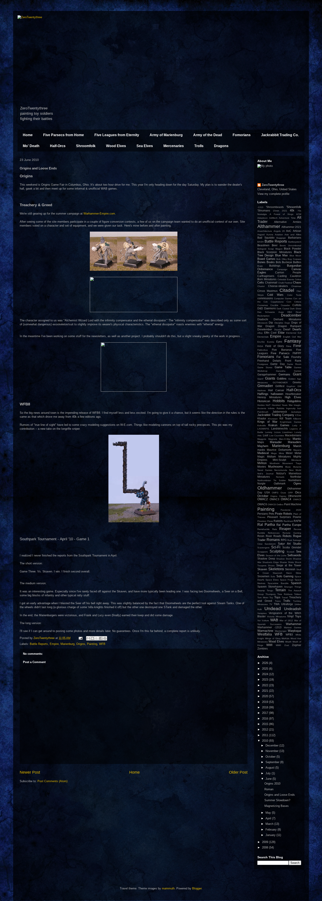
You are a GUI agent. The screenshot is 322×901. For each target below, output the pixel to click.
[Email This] (88, 638)
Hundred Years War (282, 405)
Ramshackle (263, 529)
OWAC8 (272, 504)
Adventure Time (287, 218)
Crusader (285, 305)
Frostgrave (262, 364)
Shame (283, 562)
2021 (284, 210)
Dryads (277, 329)
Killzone (297, 418)
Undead (272, 608)
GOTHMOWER (280, 382)
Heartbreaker (293, 393)
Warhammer (293, 624)
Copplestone (277, 302)
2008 (265, 847)
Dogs (287, 323)
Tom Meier (262, 597)
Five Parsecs (280, 353)
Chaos (297, 282)
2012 (265, 729)
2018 (265, 707)
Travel (285, 597)
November (272, 751)
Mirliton (262, 463)
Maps (260, 442)
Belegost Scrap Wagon (270, 249)
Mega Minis (277, 453)
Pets (271, 513)
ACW (298, 214)
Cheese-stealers (278, 286)
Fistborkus (262, 350)
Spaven (262, 586)
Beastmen (263, 245)
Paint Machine (292, 504)
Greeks (297, 382)
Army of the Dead (207, 135)
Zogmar (296, 645)
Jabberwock (279, 411)
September (272, 762)
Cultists (296, 305)
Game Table (283, 367)
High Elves (293, 397)
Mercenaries (173, 146)
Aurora (269, 234)
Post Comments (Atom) (52, 781)
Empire (54, 644)
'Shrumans (263, 210)
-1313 (260, 207)
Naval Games (264, 470)
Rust (289, 540)
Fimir (297, 346)
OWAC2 (262, 499)
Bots (278, 262)
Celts (260, 282)
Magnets (272, 439)
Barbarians (294, 237)
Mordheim (275, 463)
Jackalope (296, 412)
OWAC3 (274, 499)
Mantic (297, 438)
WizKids (285, 638)
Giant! (260, 379)
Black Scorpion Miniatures (274, 252)
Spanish (296, 583)
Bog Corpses (294, 259)
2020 (265, 696)
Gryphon (291, 386)
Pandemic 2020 (291, 510)
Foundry (296, 356)
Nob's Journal (265, 473)
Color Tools (294, 295)
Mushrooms (275, 466)
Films (288, 346)
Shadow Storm (284, 559)
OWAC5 (297, 499)
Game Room (294, 364)
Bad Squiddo (265, 237)
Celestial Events (286, 279)
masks (261, 449)
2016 (265, 718)
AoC (288, 230)
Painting (92, 644)
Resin (260, 536)
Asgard (261, 234)
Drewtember (264, 329)
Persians (262, 513)
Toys (277, 597)
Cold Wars (275, 294)
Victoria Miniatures (276, 616)
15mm (276, 210)
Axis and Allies (293, 234)
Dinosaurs (262, 323)
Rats (274, 529)
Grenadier (265, 386)
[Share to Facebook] (101, 638)
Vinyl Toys (294, 616)
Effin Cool (270, 332)
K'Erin (298, 415)
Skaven (262, 569)
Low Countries (276, 435)
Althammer (268, 226)
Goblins (282, 378)
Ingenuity (290, 408)
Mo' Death (31, 146)
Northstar (295, 476)
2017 (265, 712)
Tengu (270, 590)
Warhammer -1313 (269, 627)
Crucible (274, 305)
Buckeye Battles (291, 262)
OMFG (275, 492)
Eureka (270, 342)
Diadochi (262, 319)
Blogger (197, 888)
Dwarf (286, 329)
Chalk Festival (285, 283)
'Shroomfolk (293, 207)
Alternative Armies (287, 221)
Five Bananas (282, 349)
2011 (265, 735)
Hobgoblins (294, 401)
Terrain (280, 590)
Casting (282, 276)
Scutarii (290, 552)
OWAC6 (262, 504)
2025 (265, 668)
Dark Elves (295, 308)
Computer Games (283, 298)
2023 (265, 679)
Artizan (297, 230)
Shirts (291, 562)
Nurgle (261, 483)
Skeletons (276, 569)
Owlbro (279, 504)
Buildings (274, 265)
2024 (265, 674)
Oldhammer (269, 487)
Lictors (277, 432)
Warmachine (265, 630)
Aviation (279, 234)
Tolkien (297, 594)
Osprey (282, 496)
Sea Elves (144, 146)
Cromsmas (262, 305)
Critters (297, 302)
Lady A (296, 425)
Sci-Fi (275, 547)
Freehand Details (269, 360)
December (272, 745)
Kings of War (267, 421)
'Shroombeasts (275, 207)
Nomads (280, 477)
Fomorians (242, 135)
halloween (277, 394)
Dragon (269, 326)
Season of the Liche (276, 555)
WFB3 (289, 634)
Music (288, 467)
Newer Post (30, 772)
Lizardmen (287, 432)
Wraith (288, 642)
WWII (278, 645)
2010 (265, 740)
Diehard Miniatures (287, 319)
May (268, 812)
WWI (269, 645)
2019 (265, 702)
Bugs (260, 266)
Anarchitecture (264, 231)
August (270, 767)
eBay (260, 333)
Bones (261, 262)
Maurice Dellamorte (279, 449)
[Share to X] (96, 638)
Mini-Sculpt (279, 459)
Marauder (276, 442)
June (268, 778)
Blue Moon (295, 255)
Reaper (285, 529)
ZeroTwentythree (273, 185)
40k (292, 210)
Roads (277, 536)
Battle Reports (39, 644)
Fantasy (292, 340)
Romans (273, 540)
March (269, 823)
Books (271, 262)
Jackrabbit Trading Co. (280, 135)
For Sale (282, 357)
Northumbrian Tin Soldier (271, 480)
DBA (289, 312)
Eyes (279, 341)
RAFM (297, 520)
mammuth (168, 888)
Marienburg (67, 644)
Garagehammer (266, 374)
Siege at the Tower (288, 565)
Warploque (294, 630)
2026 (265, 663)
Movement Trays (291, 463)
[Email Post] (80, 638)
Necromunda (280, 470)
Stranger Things (292, 587)
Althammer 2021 (291, 226)
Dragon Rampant (289, 326)
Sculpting (277, 551)
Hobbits (279, 401)
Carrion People (288, 272)
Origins (80, 644)
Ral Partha (266, 524)
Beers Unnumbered (290, 245)
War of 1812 (286, 620)
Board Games (266, 258)
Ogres (297, 483)
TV (270, 604)
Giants (270, 378)
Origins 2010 (272, 783)
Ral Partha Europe (288, 524)
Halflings (262, 394)
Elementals (263, 337)
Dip (271, 322)
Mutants (297, 467)
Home (28, 135)
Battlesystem (294, 242)
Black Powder (292, 248)
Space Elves (272, 580)
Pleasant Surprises (279, 517)
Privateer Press (265, 521)
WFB (102, 644)
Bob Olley (281, 259)
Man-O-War (284, 439)
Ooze (283, 492)
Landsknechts (279, 428)
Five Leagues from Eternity (116, 135)
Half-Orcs (57, 146)
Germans (284, 374)
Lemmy (268, 432)
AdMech (273, 218)
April (268, 818)
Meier (289, 453)
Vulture (265, 620)
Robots (287, 536)
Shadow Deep (266, 558)
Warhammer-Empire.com (99, 213)
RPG (284, 539)
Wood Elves (116, 146)
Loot (265, 435)
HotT (268, 405)
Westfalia (264, 634)
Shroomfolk (86, 146)
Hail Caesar (276, 390)
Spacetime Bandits (278, 583)
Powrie (297, 517)
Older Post (238, 772)
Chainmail (271, 282)
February (271, 829)
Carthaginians (265, 276)
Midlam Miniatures (279, 456)
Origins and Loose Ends (279, 794)
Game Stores (264, 367)
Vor (259, 620)
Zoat (286, 645)
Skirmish (290, 569)
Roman (268, 789)
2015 (265, 724)
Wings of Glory (273, 638)
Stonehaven (275, 586)
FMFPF (297, 353)
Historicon (263, 401)
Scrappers (262, 552)
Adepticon (262, 218)
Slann (289, 573)
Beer (275, 245)
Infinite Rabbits (276, 408)
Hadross (261, 390)
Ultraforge (287, 604)
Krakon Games (278, 425)
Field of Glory (274, 346)
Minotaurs (296, 460)
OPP (290, 492)
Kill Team (286, 418)
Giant (297, 374)
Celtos (298, 279)
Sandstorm (270, 544)
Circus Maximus (267, 290)
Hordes (261, 405)
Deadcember (291, 315)
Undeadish (292, 609)
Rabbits (278, 520)
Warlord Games (292, 627)
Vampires (262, 613)
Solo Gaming (284, 576)
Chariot (261, 286)
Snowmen (263, 576)
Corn (289, 302)
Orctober (262, 496)
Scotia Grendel (291, 547)
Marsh (297, 446)
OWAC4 (286, 499)
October (270, 756)
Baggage (281, 238)
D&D (260, 308)
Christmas (296, 286)
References (274, 533)
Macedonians (293, 435)
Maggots (261, 439)
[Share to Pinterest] (105, 638)
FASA (260, 346)
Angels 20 (279, 231)
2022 (265, 685)
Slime (298, 573)
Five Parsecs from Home (63, 135)
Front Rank (293, 360)
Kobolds (261, 425)
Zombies (262, 648)
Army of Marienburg (166, 135)
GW (299, 386)
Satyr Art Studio (289, 543)
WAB (274, 620)
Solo (273, 576)
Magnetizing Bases (276, 806)
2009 (265, 842)
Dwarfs (296, 329)
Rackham (288, 521)
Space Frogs (287, 580)
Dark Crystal (283, 308)
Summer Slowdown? (277, 800)
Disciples (278, 323)
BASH (260, 242)
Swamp (261, 590)
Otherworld (294, 495)
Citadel (287, 290)
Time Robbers (284, 594)
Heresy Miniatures (269, 397)
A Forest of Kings (281, 214)
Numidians (294, 480)
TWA (277, 604)
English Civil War (292, 337)
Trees (278, 601)
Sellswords (294, 555)
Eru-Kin (261, 342)
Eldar (281, 332)
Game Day (277, 364)
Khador (261, 418)
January (270, 835)
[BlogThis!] (92, 638)
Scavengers (263, 547)
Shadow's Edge (270, 562)
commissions (265, 298)
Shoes (271, 565)
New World (295, 470)
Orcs (298, 492)
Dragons (221, 146)
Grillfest (279, 386)
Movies (261, 466)
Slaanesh (277, 573)
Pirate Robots (283, 513)
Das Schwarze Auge (270, 312)
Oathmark (279, 483)
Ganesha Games (288, 371)
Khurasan (273, 418)
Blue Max (281, 255)
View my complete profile (273, 193)
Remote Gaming (292, 533)
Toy (271, 597)
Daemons (270, 308)
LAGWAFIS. (263, 429)
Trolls (198, 146)
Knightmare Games (290, 422)
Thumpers (270, 594)
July (268, 773)
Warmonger (281, 631)
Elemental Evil (293, 333)
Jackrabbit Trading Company (275, 415)
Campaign (282, 269)
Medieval (263, 453)
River (269, 536)
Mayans (297, 450)
